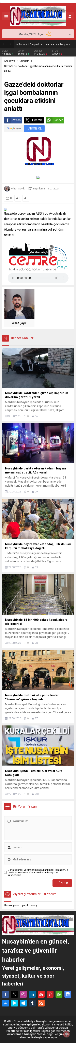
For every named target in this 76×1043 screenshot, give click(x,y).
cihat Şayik (18, 188)
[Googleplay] (14, 1003)
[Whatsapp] (59, 994)
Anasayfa (9, 60)
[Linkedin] (32, 994)
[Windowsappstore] (23, 1003)
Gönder (58, 120)
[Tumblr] (32, 1003)
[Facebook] (5, 994)
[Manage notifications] (66, 1034)
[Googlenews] (67, 994)
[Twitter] (14, 994)
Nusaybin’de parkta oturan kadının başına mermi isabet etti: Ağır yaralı (46, 44)
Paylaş (16, 120)
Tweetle (37, 120)
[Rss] (41, 1003)
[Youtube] (41, 994)
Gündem (24, 60)
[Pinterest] (50, 994)
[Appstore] (5, 1003)
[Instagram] (23, 994)
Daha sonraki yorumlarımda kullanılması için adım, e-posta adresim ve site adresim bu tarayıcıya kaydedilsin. (38, 872)
